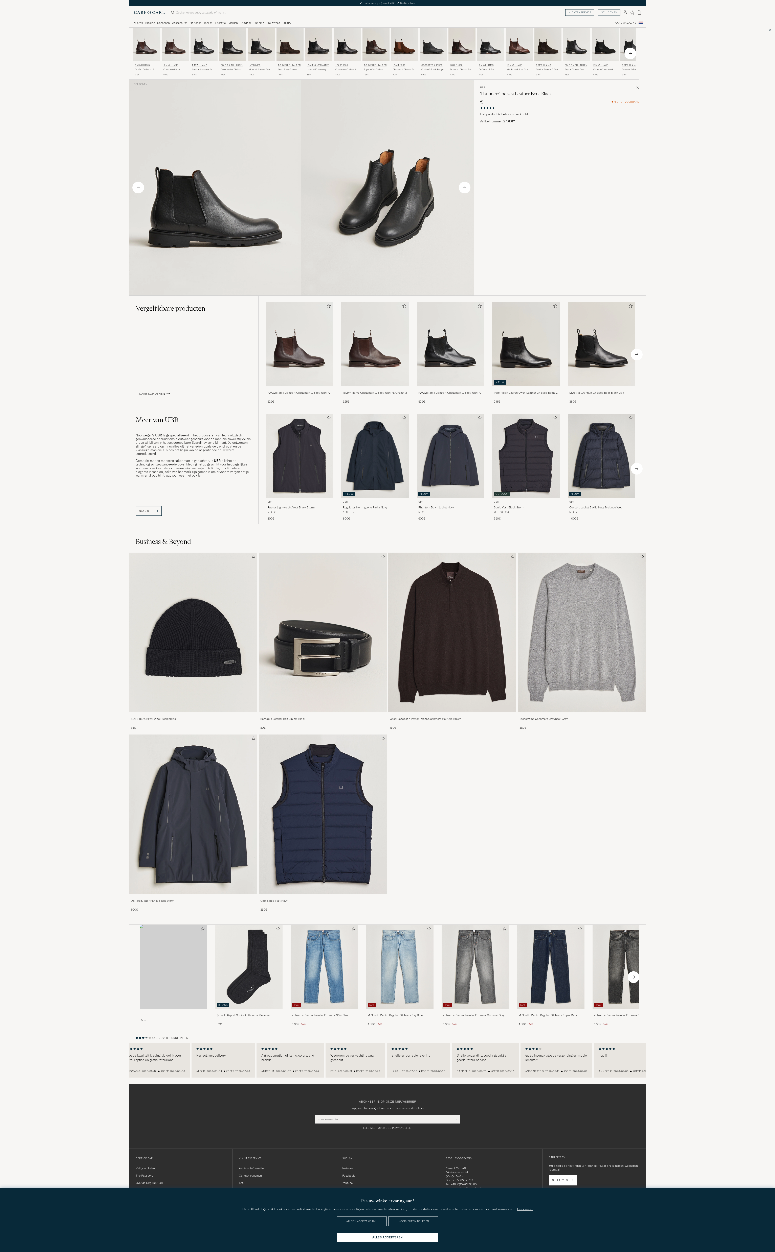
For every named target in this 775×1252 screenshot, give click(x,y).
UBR (483, 87)
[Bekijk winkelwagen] (639, 12)
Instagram (348, 1168)
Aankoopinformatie (251, 1168)
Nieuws (138, 23)
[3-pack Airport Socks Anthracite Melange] (249, 1011)
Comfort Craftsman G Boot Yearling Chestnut (145, 69)
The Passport (144, 1175)
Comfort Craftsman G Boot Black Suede (603, 69)
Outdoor (246, 23)
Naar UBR (146, 511)
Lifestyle (220, 23)
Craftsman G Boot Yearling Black (487, 69)
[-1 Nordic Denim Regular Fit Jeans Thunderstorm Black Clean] (626, 1011)
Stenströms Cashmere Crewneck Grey (543, 719)
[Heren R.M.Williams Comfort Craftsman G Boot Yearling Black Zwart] (204, 44)
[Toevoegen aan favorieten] (328, 307)
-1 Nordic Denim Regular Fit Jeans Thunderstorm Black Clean (625, 1015)
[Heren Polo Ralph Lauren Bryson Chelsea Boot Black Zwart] (576, 44)
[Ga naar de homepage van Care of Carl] (149, 12)
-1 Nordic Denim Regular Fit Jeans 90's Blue (320, 1015)
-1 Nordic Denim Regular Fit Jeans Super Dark (548, 1015)
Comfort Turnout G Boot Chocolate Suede (547, 69)
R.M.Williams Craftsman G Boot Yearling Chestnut (375, 392)
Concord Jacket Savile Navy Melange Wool (596, 507)
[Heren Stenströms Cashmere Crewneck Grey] (582, 632)
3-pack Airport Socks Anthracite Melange (243, 1015)
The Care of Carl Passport (387, 2)
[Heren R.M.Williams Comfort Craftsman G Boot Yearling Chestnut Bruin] (146, 44)
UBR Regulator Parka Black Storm (152, 900)
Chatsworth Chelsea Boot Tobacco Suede (404, 69)
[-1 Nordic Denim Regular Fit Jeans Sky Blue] (400, 1011)
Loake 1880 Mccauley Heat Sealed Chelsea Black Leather (316, 69)
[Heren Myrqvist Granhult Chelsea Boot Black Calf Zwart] (261, 44)
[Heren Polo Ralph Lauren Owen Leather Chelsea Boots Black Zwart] (232, 44)
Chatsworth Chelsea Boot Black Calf (347, 69)
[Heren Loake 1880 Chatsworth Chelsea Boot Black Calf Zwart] (347, 44)
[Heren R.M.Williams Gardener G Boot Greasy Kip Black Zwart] (633, 44)
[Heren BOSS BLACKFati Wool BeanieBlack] (193, 632)
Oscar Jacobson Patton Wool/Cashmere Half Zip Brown (425, 719)
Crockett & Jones (432, 65)
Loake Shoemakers (318, 65)
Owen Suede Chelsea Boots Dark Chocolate (288, 69)
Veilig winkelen (145, 1168)
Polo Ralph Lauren (232, 65)
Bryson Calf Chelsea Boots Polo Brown (373, 69)
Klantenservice (580, 12)
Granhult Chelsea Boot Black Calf (259, 69)
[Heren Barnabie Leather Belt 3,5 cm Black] (323, 632)
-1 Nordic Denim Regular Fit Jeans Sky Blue (395, 1015)
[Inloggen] (625, 12)
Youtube (347, 1183)
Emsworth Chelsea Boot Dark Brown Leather (461, 69)
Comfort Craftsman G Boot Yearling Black (202, 69)
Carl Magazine (625, 22)
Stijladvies (609, 12)
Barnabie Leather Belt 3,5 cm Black (282, 719)
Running (258, 23)
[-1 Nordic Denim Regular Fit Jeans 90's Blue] (324, 1011)
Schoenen (163, 23)
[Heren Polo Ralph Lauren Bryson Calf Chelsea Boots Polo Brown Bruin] (376, 44)
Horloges (195, 23)
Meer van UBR (157, 420)
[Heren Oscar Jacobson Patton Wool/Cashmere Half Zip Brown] (452, 632)
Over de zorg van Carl (149, 1183)
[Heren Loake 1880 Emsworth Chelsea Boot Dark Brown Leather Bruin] (461, 44)
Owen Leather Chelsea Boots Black (231, 69)
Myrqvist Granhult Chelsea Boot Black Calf (596, 392)
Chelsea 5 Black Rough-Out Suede (432, 69)
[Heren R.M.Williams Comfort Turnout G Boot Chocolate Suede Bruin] (547, 44)
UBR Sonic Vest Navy (273, 900)
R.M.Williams (142, 65)
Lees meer (525, 1209)
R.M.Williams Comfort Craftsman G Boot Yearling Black (450, 393)
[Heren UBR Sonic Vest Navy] (323, 814)
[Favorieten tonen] (632, 12)
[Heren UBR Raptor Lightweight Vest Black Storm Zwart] (299, 456)
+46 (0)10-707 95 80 (464, 1184)
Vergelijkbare (170, 308)
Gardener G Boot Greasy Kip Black (633, 69)
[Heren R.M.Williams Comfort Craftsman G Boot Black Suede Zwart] (605, 44)
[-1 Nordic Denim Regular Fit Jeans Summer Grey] (475, 1011)
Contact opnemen (250, 1175)
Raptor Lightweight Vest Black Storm (291, 507)
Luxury (287, 23)
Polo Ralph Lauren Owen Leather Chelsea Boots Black (524, 393)
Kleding (150, 23)
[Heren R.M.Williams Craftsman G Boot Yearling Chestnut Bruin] (175, 44)
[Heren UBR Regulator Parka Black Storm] (193, 814)
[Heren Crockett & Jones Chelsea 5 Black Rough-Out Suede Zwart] (433, 44)
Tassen (208, 23)
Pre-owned (273, 23)
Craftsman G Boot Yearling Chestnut (171, 69)
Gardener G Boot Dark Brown (517, 69)
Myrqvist (255, 65)
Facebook (348, 1175)
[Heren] (173, 967)
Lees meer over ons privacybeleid (387, 1128)
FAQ (241, 1183)
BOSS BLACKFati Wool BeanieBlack (154, 719)
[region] (387, 1060)
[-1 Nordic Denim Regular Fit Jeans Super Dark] (550, 1011)
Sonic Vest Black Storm (509, 507)
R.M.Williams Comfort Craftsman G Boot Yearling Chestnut (299, 393)
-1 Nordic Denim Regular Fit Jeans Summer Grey (473, 1015)
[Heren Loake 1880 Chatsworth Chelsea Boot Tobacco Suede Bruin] (404, 44)
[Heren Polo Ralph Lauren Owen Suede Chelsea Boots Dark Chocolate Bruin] (290, 44)
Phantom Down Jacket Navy (436, 507)
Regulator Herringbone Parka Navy (365, 507)
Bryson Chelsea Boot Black (574, 69)
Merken (233, 23)
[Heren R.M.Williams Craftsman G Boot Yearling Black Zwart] (490, 44)
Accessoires (179, 23)
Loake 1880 (341, 65)
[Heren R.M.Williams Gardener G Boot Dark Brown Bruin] (519, 44)
